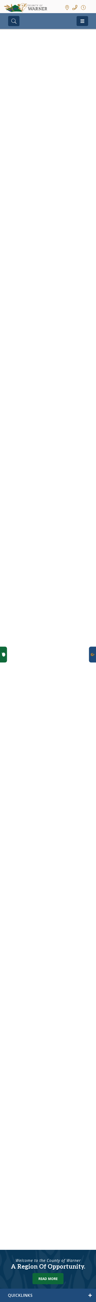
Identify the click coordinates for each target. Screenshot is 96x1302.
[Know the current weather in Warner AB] (91, 7)
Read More (48, 1278)
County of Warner (25, 7)
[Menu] (82, 21)
